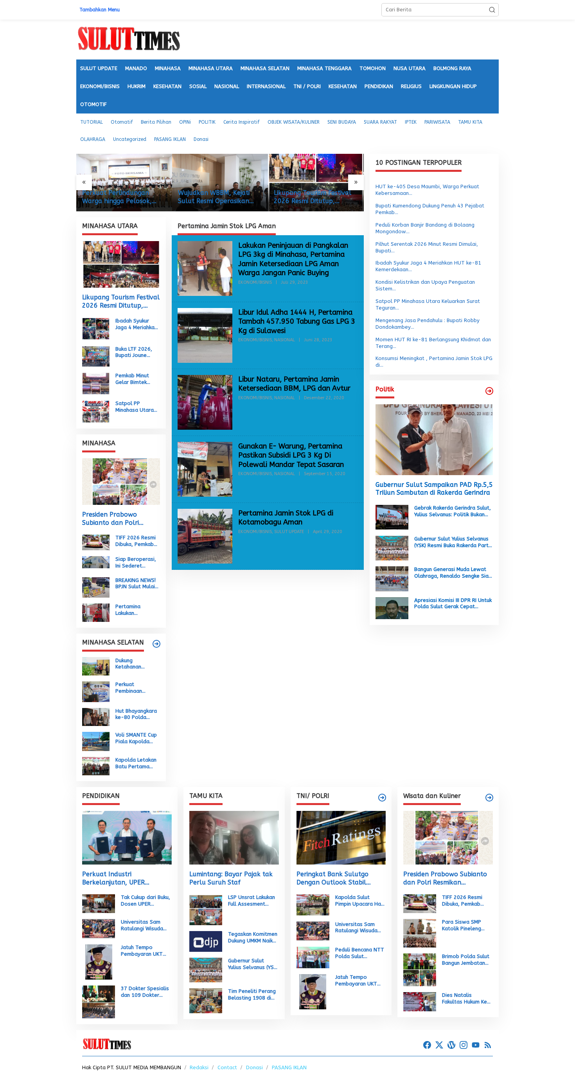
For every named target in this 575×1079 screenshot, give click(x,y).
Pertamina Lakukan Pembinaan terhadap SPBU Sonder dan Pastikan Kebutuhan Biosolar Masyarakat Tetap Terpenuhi (135, 610)
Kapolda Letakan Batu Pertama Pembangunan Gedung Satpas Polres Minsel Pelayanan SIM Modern (135, 763)
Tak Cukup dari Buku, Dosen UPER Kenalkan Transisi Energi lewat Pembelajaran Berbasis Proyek (145, 901)
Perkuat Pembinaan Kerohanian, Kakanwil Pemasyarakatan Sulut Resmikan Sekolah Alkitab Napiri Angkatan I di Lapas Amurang (137, 688)
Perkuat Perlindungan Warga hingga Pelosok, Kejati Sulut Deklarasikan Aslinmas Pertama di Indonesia (120, 197)
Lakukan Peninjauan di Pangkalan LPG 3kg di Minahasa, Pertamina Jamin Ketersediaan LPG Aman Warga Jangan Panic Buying (293, 259)
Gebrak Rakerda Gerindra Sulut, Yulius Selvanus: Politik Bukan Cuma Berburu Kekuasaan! (452, 511)
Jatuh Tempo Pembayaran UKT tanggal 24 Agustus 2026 (145, 951)
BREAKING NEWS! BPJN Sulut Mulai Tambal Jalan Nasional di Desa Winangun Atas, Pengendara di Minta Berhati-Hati (136, 583)
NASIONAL (284, 339)
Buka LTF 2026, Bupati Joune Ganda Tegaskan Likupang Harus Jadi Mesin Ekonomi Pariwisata (135, 352)
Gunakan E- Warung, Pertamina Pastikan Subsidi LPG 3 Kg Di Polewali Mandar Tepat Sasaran (291, 455)
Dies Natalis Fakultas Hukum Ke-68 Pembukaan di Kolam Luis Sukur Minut (466, 998)
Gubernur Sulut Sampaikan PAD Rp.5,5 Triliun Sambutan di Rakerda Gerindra (434, 488)
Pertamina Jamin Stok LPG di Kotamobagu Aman (285, 517)
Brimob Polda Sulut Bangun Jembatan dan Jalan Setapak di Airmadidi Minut (465, 960)
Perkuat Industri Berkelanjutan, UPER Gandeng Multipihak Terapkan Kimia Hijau (114, 878)
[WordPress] (451, 1045)
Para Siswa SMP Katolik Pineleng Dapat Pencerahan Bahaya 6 (464, 925)
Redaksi (199, 1067)
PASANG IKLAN (289, 1067)
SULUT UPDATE (289, 531)
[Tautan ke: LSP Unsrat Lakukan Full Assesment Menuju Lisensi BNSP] (205, 909)
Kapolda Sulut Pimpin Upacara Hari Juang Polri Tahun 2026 (359, 901)
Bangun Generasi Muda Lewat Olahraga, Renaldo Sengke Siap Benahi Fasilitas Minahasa (453, 573)
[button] (492, 9)
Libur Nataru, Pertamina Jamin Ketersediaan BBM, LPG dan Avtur (294, 384)
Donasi (254, 1067)
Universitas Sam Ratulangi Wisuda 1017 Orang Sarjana (145, 925)
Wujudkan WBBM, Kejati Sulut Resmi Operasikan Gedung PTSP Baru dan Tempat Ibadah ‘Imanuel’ (216, 197)
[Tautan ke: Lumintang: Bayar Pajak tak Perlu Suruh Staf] (234, 838)
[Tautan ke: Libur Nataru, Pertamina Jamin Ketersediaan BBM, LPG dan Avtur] (205, 402)
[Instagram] (463, 1045)
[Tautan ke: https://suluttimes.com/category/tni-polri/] (382, 797)
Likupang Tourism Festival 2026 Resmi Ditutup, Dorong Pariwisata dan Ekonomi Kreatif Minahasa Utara (313, 197)
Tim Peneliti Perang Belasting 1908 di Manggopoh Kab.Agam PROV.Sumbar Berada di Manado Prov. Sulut (252, 995)
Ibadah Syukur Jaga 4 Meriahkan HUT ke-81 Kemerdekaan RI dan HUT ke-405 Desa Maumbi (136, 324)
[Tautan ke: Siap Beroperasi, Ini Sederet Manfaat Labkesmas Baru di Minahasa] (96, 562)
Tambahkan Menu (99, 10)
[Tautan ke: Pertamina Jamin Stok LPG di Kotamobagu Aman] (205, 536)
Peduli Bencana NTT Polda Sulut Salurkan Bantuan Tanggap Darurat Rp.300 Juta (359, 953)
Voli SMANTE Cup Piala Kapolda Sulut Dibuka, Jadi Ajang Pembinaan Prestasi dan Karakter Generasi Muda (137, 738)
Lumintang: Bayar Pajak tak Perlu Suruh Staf (231, 878)
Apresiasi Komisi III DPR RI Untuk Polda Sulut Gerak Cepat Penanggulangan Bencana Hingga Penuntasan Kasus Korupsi (453, 603)
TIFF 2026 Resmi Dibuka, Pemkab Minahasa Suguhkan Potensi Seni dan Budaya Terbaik (136, 541)
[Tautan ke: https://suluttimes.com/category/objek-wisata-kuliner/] (489, 797)
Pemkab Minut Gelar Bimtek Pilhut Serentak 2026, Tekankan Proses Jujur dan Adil (135, 379)
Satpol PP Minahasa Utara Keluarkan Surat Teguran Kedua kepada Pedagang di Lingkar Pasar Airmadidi (137, 407)
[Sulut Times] (128, 39)
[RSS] (488, 1045)
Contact (227, 1067)
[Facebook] (427, 1045)
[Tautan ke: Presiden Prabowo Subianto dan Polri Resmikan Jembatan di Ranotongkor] (121, 481)
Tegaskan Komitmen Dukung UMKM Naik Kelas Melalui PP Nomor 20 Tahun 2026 (252, 937)
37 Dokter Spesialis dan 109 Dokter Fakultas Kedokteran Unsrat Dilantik (146, 992)
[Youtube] (476, 1045)
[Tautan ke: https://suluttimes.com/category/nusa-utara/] (489, 391)
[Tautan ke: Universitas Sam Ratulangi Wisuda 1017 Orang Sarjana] (98, 928)
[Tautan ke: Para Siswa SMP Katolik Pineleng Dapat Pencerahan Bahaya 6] (419, 933)
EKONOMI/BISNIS (255, 282)
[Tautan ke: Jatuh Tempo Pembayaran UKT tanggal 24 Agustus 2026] (98, 962)
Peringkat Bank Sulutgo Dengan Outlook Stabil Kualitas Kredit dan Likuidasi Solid (338, 878)
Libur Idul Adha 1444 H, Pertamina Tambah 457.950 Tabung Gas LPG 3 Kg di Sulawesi (296, 321)
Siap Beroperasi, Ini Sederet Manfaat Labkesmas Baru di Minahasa (135, 562)
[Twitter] (439, 1045)
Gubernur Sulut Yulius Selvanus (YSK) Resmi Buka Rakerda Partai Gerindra (453, 542)
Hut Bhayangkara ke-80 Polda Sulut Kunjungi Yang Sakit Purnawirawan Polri (136, 714)
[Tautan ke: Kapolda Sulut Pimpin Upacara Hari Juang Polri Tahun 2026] (312, 904)
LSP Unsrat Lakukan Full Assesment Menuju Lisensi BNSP (252, 901)
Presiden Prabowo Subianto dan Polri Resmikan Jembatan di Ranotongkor (115, 519)
